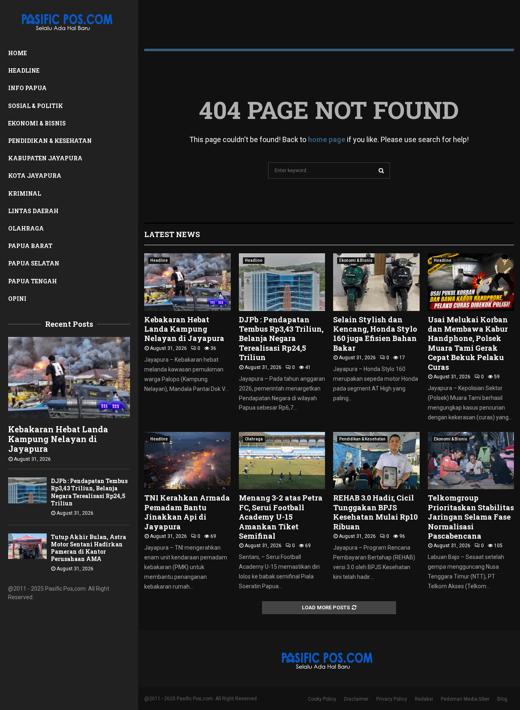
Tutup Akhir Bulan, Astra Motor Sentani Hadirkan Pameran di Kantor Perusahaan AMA (88, 548)
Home (17, 53)
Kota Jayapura (34, 175)
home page (326, 139)
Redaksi (424, 699)
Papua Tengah (32, 281)
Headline (23, 70)
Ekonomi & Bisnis (37, 123)
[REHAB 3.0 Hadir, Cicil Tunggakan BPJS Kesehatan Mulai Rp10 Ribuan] (376, 461)
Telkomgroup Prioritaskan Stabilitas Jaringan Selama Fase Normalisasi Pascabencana (471, 517)
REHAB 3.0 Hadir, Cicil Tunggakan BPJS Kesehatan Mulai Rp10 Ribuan (375, 512)
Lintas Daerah (33, 211)
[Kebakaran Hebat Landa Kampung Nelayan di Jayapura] (69, 377)
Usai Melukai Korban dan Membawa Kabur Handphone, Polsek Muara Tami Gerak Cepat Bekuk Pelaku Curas (468, 343)
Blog (502, 699)
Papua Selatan (33, 263)
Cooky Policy (322, 699)
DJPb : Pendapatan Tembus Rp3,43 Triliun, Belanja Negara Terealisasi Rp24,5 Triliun (89, 492)
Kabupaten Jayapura (45, 158)
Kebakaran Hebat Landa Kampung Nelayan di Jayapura (58, 439)
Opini (17, 298)
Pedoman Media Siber (465, 699)
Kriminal (24, 193)
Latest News (172, 234)
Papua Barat (30, 246)
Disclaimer (356, 699)
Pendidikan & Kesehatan (50, 141)
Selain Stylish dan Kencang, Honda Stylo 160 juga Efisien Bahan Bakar (375, 334)
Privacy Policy (391, 699)
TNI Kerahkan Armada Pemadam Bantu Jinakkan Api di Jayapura (187, 512)
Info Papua (27, 88)
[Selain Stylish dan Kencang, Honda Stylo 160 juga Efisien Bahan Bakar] (376, 282)
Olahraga (26, 228)
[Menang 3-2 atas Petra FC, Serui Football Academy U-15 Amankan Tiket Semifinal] (282, 461)
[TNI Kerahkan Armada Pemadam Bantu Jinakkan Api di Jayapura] (187, 461)
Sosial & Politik (35, 106)
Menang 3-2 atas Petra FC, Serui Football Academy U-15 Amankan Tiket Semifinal (281, 517)
